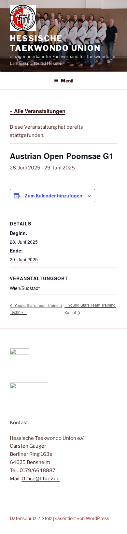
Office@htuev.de (40, 479)
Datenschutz (23, 518)
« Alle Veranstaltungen (37, 111)
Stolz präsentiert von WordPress (75, 518)
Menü (67, 80)
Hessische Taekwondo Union (55, 43)
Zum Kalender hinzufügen (53, 195)
